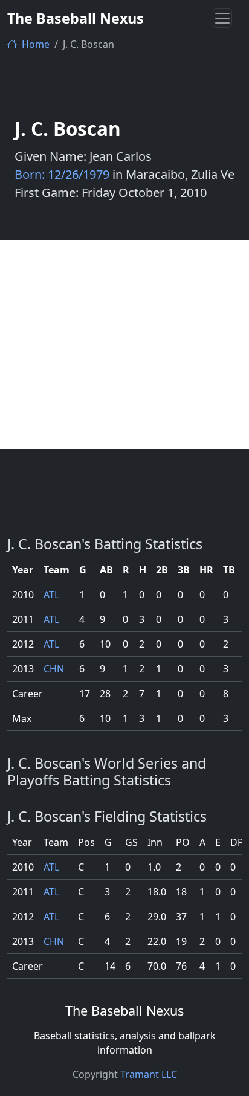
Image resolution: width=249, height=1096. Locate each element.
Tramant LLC (148, 1074)
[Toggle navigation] (222, 18)
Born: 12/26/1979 (62, 174)
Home (34, 44)
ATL (51, 594)
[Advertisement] (124, 344)
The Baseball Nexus (75, 18)
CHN (54, 668)
